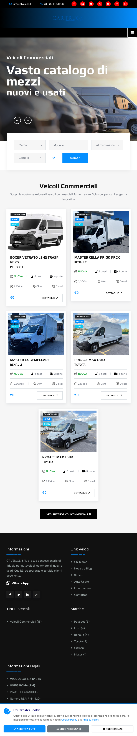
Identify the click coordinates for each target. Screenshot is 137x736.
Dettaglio (49, 297)
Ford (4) (79, 628)
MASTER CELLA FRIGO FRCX (97, 257)
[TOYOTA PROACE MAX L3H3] (101, 334)
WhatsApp (20, 583)
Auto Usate (81, 582)
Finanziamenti (83, 588)
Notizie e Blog (83, 568)
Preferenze (114, 728)
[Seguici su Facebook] (10, 594)
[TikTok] (116, 3)
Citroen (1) (81, 648)
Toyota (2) (80, 641)
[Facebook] (74, 3)
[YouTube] (82, 3)
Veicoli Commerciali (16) (26, 621)
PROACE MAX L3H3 (89, 360)
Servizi (78, 575)
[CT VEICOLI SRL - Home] (68, 17)
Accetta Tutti (26, 728)
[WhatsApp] (125, 3)
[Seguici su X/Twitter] (18, 594)
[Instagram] (99, 3)
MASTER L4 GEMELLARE (30, 360)
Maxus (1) (80, 654)
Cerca (74, 157)
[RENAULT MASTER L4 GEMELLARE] (36, 334)
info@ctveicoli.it (22, 4)
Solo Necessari (70, 728)
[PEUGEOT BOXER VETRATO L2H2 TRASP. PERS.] (36, 231)
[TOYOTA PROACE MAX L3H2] (68, 431)
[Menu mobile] (132, 33)
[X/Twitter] (91, 3)
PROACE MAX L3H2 (57, 457)
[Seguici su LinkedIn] (27, 594)
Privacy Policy (91, 719)
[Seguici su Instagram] (36, 594)
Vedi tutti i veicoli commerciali (67, 514)
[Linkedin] (108, 3)
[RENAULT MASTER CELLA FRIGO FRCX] (101, 231)
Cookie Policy (69, 719)
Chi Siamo (80, 562)
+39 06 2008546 (54, 4)
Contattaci (81, 595)
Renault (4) (81, 635)
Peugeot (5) (82, 621)
